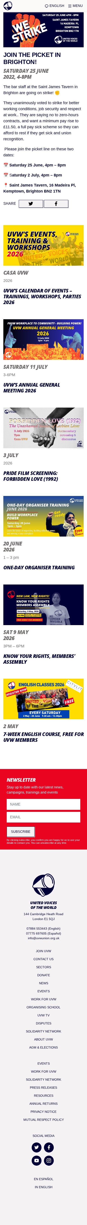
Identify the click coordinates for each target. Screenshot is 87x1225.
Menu (77, 6)
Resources (43, 1095)
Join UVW (43, 951)
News (43, 983)
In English (43, 1187)
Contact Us (43, 959)
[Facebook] (49, 1147)
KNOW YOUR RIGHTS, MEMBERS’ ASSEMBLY (39, 659)
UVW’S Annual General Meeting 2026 (31, 387)
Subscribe (20, 831)
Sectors (43, 967)
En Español (43, 1179)
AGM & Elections (43, 1047)
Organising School (43, 1007)
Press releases (43, 1087)
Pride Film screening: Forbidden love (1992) (30, 476)
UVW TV (43, 1015)
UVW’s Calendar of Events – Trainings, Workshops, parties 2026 (42, 296)
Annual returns (43, 1103)
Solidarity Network (43, 1031)
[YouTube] (36, 1161)
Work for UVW (43, 999)
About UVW (43, 1039)
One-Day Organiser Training (39, 567)
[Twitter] (36, 1147)
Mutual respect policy (43, 1119)
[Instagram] (49, 1161)
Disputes (43, 1023)
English (56, 6)
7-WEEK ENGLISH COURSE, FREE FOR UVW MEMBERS (43, 737)
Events (43, 991)
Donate (43, 975)
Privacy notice (43, 1111)
